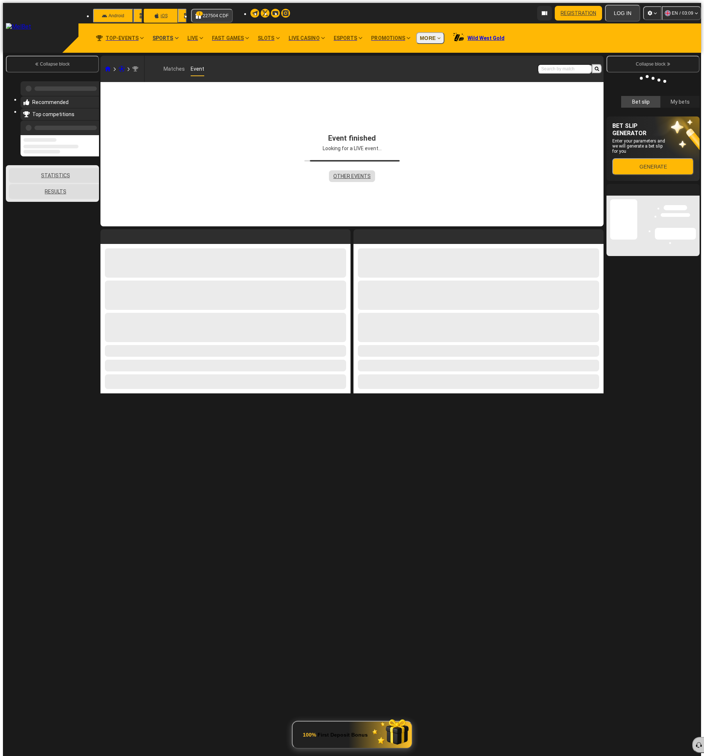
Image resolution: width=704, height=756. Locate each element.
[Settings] (652, 13)
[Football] (121, 69)
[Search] (597, 69)
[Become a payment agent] (544, 13)
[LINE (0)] (107, 69)
